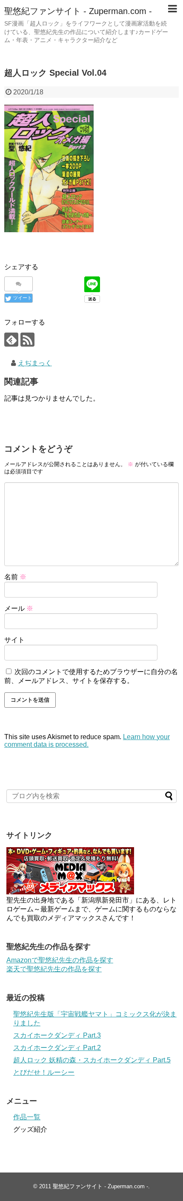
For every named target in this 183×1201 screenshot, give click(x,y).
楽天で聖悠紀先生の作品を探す (54, 969)
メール (18, 608)
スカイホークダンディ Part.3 (57, 1035)
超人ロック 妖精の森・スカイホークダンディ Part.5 (92, 1060)
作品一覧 (26, 1117)
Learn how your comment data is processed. (87, 740)
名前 (15, 577)
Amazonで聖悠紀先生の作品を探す (59, 960)
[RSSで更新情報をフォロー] (27, 340)
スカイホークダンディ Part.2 (57, 1047)
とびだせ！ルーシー (43, 1072)
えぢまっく (35, 363)
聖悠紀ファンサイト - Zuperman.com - (78, 11)
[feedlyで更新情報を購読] (11, 340)
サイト (14, 639)
